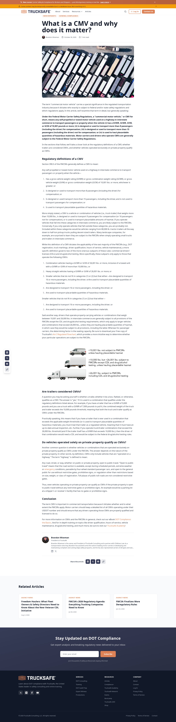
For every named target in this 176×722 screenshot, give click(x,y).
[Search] (125, 12)
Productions (80, 695)
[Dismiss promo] (154, 2)
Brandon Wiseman (60, 537)
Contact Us (148, 11)
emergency (50, 469)
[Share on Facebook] (7, 364)
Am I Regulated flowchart (64, 334)
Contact (136, 684)
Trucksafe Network (111, 691)
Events (107, 695)
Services (66, 11)
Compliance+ (109, 684)
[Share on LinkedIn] (7, 352)
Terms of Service (139, 695)
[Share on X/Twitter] (7, 358)
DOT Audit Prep (81, 688)
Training (79, 684)
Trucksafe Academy (116, 525)
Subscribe (108, 654)
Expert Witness (81, 691)
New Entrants (49, 16)
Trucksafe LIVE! (110, 702)
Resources (76, 11)
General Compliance (68, 16)
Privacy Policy (137, 691)
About (57, 11)
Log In (135, 688)
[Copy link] (7, 369)
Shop (106, 705)
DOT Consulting (81, 681)
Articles (88, 11)
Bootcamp (108, 698)
